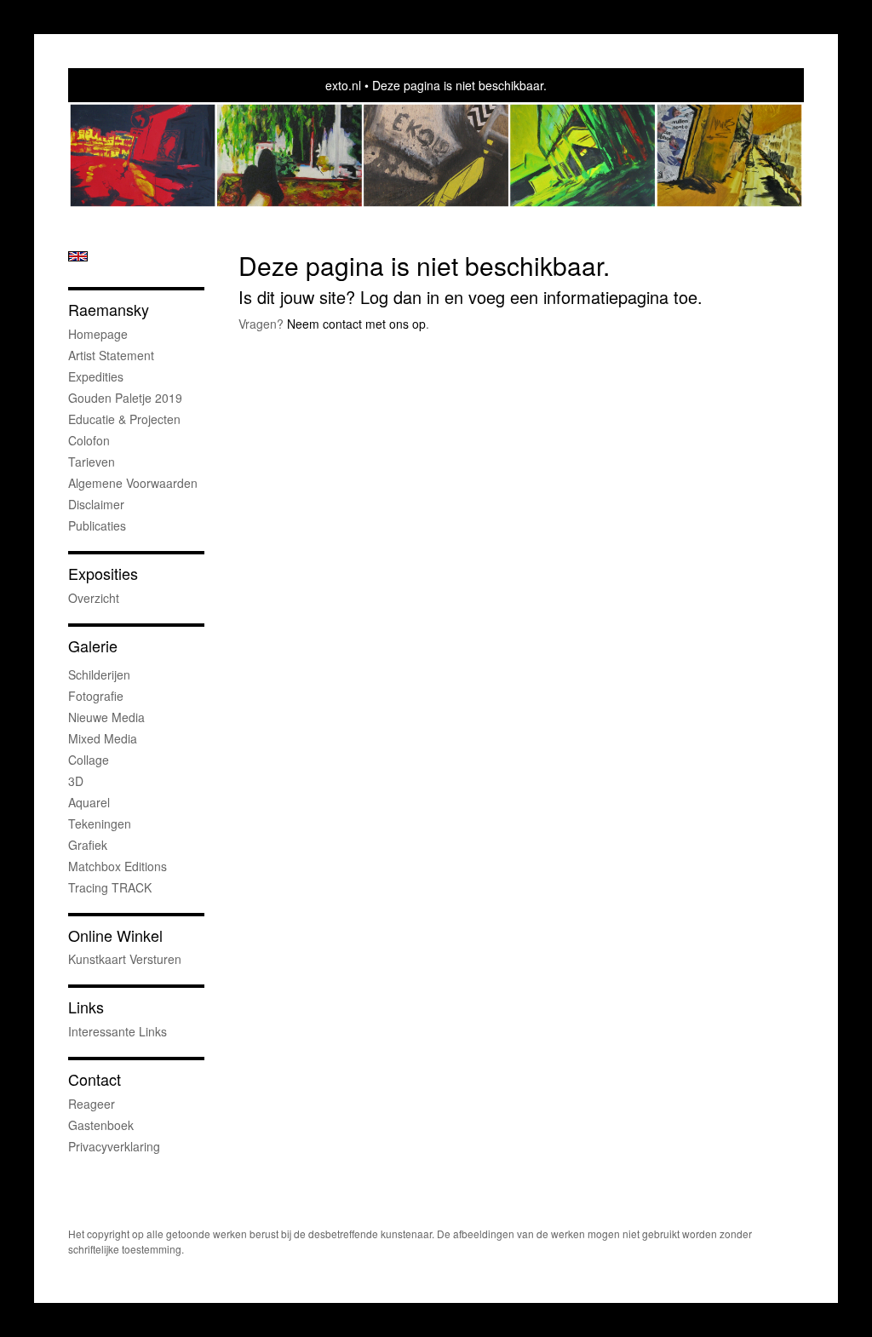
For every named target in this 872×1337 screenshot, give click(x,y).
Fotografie (95, 695)
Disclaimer (96, 504)
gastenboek (101, 1124)
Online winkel (115, 935)
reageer (91, 1103)
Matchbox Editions (117, 866)
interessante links (117, 1031)
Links (86, 1007)
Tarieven (91, 461)
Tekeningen (99, 823)
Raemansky (108, 309)
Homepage (98, 333)
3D (75, 780)
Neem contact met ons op (356, 323)
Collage (88, 759)
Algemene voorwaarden (133, 482)
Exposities (103, 573)
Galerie (93, 646)
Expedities (95, 376)
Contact (94, 1079)
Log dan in (399, 296)
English (78, 256)
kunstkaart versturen (124, 958)
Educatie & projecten (124, 418)
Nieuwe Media (106, 717)
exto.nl (343, 85)
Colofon (89, 440)
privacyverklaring (114, 1146)
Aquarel (89, 802)
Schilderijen (99, 674)
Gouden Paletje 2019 (125, 397)
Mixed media (102, 738)
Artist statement (111, 355)
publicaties (97, 525)
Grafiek (87, 844)
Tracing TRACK (110, 887)
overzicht (93, 597)
